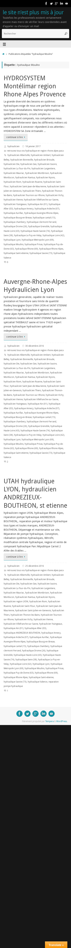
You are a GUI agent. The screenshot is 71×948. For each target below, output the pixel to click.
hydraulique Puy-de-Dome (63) (19, 672)
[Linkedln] (61, 3)
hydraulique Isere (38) (26, 659)
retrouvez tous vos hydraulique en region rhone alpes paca (35, 150)
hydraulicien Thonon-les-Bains (25, 614)
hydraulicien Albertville (18, 155)
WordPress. (61, 721)
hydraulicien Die (11, 164)
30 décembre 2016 (34, 345)
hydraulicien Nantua (25, 177)
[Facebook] (46, 3)
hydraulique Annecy (23, 208)
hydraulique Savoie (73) (40, 253)
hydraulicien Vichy (55, 195)
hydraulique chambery (15, 222)
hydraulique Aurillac (13, 213)
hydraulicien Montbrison (37, 173)
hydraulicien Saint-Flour (23, 606)
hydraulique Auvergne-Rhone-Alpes (41, 213)
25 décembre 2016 (34, 565)
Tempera (49, 721)
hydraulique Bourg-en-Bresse (18, 217)
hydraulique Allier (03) (35, 628)
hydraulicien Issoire (47, 164)
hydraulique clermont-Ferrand (41, 222)
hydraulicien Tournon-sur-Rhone (29, 195)
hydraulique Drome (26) (15, 226)
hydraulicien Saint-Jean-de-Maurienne (28, 186)
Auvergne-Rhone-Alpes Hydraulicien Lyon (35, 285)
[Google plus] (56, 3)
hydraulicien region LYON (16, 601)
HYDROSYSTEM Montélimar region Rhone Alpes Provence (35, 86)
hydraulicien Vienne (13, 199)
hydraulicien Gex (28, 164)
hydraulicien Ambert (41, 155)
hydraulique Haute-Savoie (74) (35, 231)
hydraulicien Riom (12, 181)
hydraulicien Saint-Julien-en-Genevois (33, 610)
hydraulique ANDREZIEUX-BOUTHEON (22, 632)
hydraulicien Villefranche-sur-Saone (41, 199)
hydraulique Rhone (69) (26, 248)
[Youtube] (66, 3)
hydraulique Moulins (13, 244)
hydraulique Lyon (12, 239)
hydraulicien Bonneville (21, 159)
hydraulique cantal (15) (44, 217)
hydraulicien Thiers (32, 190)
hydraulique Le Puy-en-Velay (28, 235)
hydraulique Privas (34, 244)
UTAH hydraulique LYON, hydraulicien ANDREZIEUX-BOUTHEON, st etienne (35, 493)
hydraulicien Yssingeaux (15, 204)
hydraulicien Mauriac (14, 173)
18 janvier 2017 (33, 146)
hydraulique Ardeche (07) (47, 208)
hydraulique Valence (37, 681)
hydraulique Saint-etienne (16, 253)
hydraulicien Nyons (45, 177)
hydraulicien (13, 146)
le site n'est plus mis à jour (33, 12)
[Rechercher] (66, 33)
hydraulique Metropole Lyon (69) (38, 239)
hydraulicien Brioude (44, 159)
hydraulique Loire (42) (53, 235)
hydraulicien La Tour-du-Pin (17, 168)
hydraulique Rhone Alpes (51, 248)
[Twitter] (51, 3)
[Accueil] (3, 54)
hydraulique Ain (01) (38, 204)
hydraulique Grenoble (38, 226)
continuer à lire (14, 137)
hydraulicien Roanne (32, 181)
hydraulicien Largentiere (43, 168)
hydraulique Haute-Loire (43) (28, 654)
